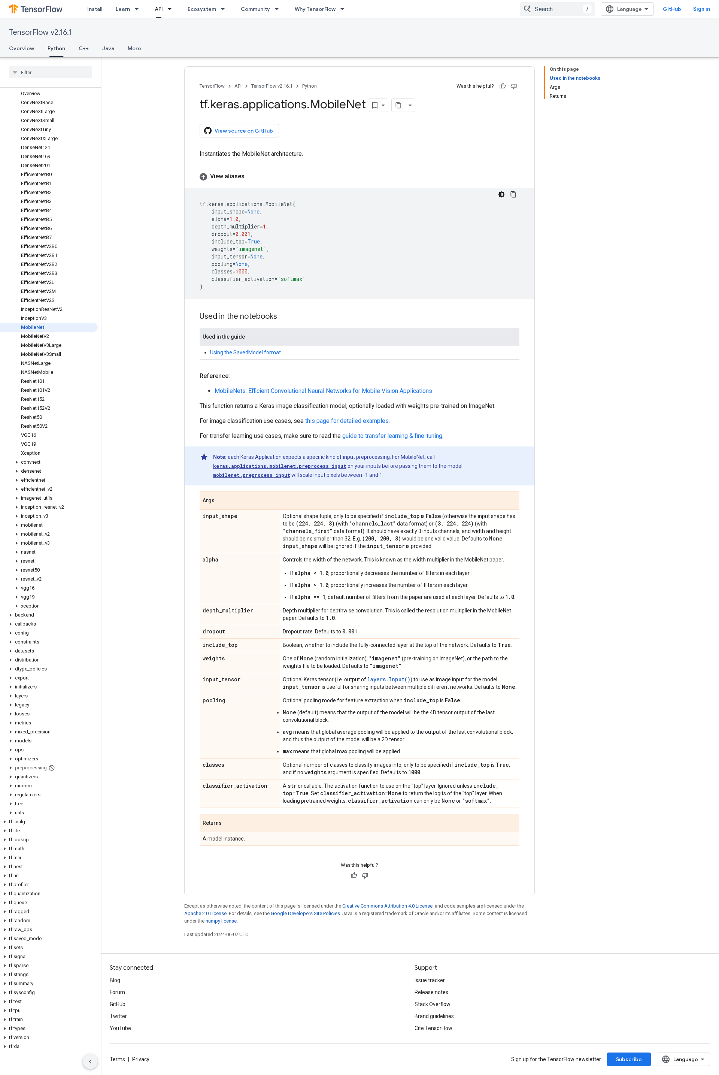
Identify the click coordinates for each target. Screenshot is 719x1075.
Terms (117, 1059)
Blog (115, 980)
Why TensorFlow (315, 9)
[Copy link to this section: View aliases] (252, 176)
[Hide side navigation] (90, 1061)
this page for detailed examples (347, 420)
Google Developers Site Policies (305, 913)
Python (56, 48)
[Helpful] (502, 86)
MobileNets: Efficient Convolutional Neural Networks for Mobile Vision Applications (323, 390)
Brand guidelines (434, 1016)
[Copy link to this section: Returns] (229, 823)
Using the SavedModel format (245, 352)
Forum (117, 992)
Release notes (431, 992)
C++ (84, 48)
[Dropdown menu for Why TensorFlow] (345, 9)
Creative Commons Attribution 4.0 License (387, 906)
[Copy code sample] (513, 194)
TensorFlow (212, 86)
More (134, 48)
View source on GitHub (244, 130)
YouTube (120, 1028)
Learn (123, 9)
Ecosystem (202, 9)
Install (94, 9)
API (159, 9)
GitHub (672, 9)
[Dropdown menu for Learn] (139, 9)
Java (108, 48)
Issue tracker (430, 980)
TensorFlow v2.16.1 (40, 32)
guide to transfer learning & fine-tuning (392, 435)
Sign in (701, 9)
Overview (21, 48)
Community (255, 9)
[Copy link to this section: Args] (222, 501)
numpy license (221, 921)
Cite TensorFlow (433, 1028)
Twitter (118, 1016)
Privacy (140, 1059)
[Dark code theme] (501, 194)
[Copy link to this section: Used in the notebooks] (284, 316)
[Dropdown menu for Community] (279, 9)
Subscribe (629, 1059)
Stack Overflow (432, 1004)
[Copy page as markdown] (398, 105)
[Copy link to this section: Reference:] (237, 376)
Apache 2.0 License (205, 913)
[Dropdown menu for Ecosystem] (225, 9)
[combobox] (557, 9)
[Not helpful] (513, 86)
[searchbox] (50, 72)
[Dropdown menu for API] (172, 9)
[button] (49, 462)
